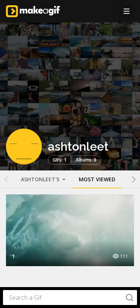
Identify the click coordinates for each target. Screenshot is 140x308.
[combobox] (70, 297)
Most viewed (97, 179)
